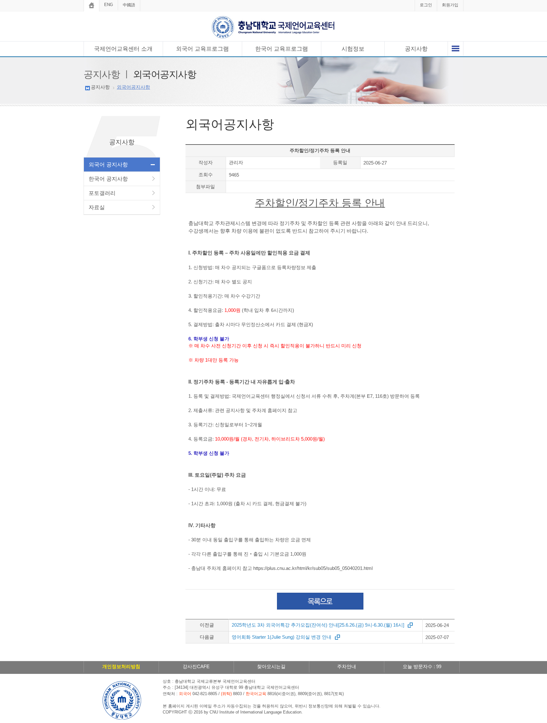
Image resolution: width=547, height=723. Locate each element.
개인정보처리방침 (121, 666)
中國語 (129, 5)
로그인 (426, 5)
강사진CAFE (196, 666)
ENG (108, 4)
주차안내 (346, 666)
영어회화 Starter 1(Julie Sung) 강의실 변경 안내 (281, 637)
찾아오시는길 (271, 666)
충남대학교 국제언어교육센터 (273, 27)
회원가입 (450, 5)
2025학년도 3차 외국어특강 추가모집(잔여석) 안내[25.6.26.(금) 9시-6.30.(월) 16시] (318, 625)
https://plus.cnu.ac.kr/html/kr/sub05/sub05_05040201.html (313, 568)
